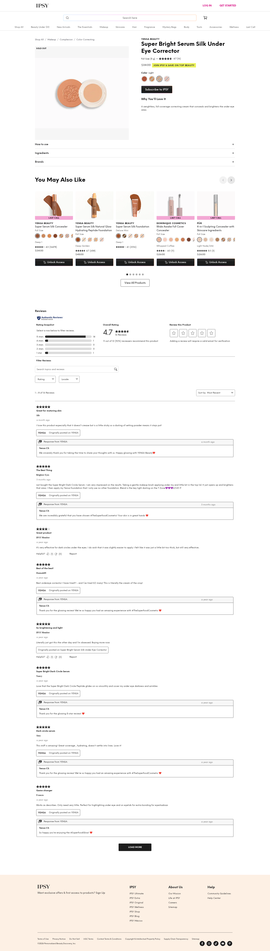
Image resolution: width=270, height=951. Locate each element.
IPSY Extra (135, 898)
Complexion (66, 39)
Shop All (19, 27)
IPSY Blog (134, 916)
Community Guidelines (219, 893)
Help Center (214, 898)
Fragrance (149, 27)
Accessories (216, 27)
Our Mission (174, 893)
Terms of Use (43, 939)
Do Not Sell (74, 939)
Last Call (250, 27)
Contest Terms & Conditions (109, 939)
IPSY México (136, 920)
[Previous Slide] (223, 180)
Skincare (120, 27)
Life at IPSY (174, 898)
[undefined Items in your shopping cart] (205, 18)
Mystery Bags (169, 27)
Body (186, 27)
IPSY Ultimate (137, 893)
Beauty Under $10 (40, 27)
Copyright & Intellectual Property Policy (142, 939)
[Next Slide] (231, 180)
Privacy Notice (59, 939)
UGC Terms (88, 939)
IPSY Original (136, 902)
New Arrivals (63, 27)
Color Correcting (85, 39)
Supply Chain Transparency (176, 939)
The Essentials (85, 27)
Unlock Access (56, 262)
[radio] (144, 78)
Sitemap (172, 907)
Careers (172, 902)
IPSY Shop (135, 911)
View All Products (135, 282)
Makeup (104, 27)
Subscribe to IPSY (156, 89)
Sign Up (100, 892)
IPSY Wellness (137, 907)
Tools (199, 27)
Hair (134, 27)
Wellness (234, 27)
